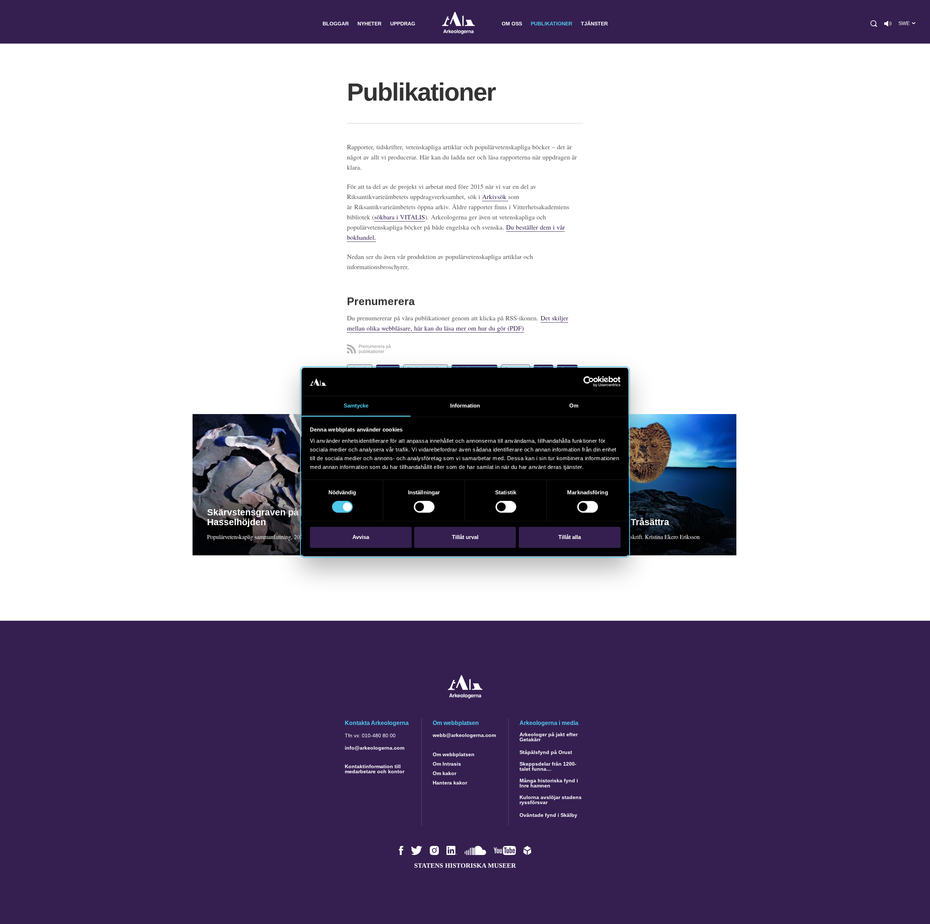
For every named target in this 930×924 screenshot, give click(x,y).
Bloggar (336, 24)
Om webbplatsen (453, 754)
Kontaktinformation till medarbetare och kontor (374, 769)
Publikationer (551, 24)
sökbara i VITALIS (399, 216)
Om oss (512, 24)
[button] (873, 23)
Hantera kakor (450, 782)
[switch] (424, 507)
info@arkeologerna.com (374, 747)
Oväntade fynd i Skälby (548, 815)
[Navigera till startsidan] (465, 696)
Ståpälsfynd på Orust (545, 752)
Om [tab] (573, 405)
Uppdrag (402, 24)
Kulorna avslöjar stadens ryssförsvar (550, 800)
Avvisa (360, 537)
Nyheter (369, 24)
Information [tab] (465, 405)
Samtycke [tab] (356, 405)
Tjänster (594, 24)
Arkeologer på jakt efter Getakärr (548, 737)
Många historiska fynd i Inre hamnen (548, 783)
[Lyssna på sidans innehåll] (887, 23)
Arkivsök (495, 196)
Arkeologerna (458, 24)
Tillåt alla (569, 537)
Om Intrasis (447, 763)
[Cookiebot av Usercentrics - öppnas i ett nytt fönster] (588, 381)
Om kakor (444, 773)
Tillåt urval (465, 537)
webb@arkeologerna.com (464, 735)
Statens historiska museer (465, 865)
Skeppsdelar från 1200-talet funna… (548, 766)
